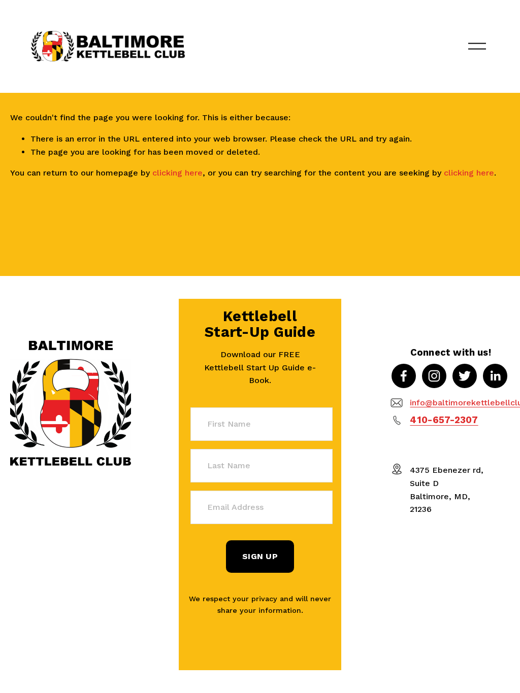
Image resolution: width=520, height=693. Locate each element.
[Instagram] (434, 376)
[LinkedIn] (495, 376)
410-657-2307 (444, 420)
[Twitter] (464, 376)
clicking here (177, 173)
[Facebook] (404, 376)
